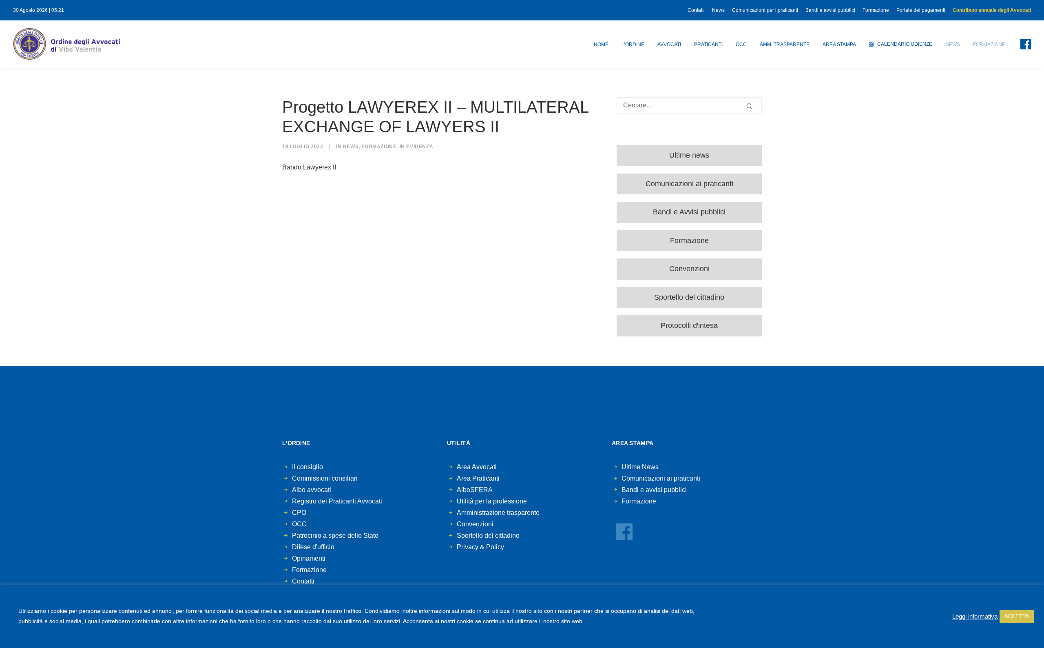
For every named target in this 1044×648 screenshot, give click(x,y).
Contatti (696, 10)
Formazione (876, 10)
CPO (299, 512)
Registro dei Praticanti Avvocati (337, 501)
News (718, 10)
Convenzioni (689, 269)
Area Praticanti (478, 478)
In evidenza (417, 146)
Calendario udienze (904, 44)
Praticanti (708, 44)
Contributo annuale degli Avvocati (992, 10)
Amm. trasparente (785, 44)
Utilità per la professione (492, 501)
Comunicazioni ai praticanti (689, 184)
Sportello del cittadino (689, 297)
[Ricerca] (689, 105)
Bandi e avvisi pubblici (830, 10)
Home (601, 44)
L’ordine (633, 44)
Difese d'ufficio (313, 546)
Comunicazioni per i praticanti (765, 10)
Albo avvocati (311, 489)
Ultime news (689, 155)
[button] (1021, 44)
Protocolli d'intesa (689, 325)
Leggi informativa (975, 616)
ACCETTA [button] (1016, 616)
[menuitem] (698, 10)
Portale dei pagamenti (920, 10)
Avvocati (669, 44)
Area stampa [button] (839, 44)
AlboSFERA (475, 489)
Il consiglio (307, 466)
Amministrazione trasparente (498, 512)
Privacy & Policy (480, 546)
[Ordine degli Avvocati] (66, 44)
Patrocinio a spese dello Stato (335, 535)
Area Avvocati (477, 466)
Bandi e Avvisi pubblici (689, 212)
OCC (741, 44)
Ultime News (640, 466)
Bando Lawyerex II (309, 167)
